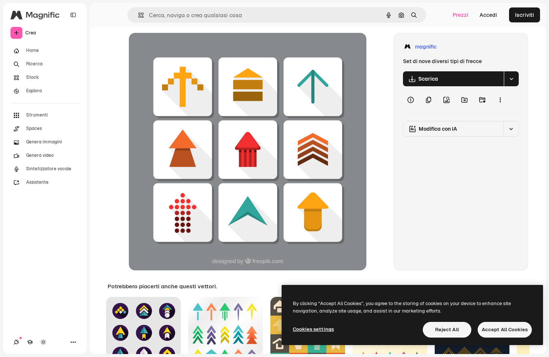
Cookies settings (313, 329)
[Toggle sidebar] (73, 15)
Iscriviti (524, 15)
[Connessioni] (16, 342)
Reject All (447, 329)
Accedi (488, 15)
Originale (178, 46)
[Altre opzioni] (500, 99)
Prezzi (460, 15)
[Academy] (30, 342)
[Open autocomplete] (138, 15)
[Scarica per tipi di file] (511, 78)
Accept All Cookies (505, 329)
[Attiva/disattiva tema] (43, 342)
